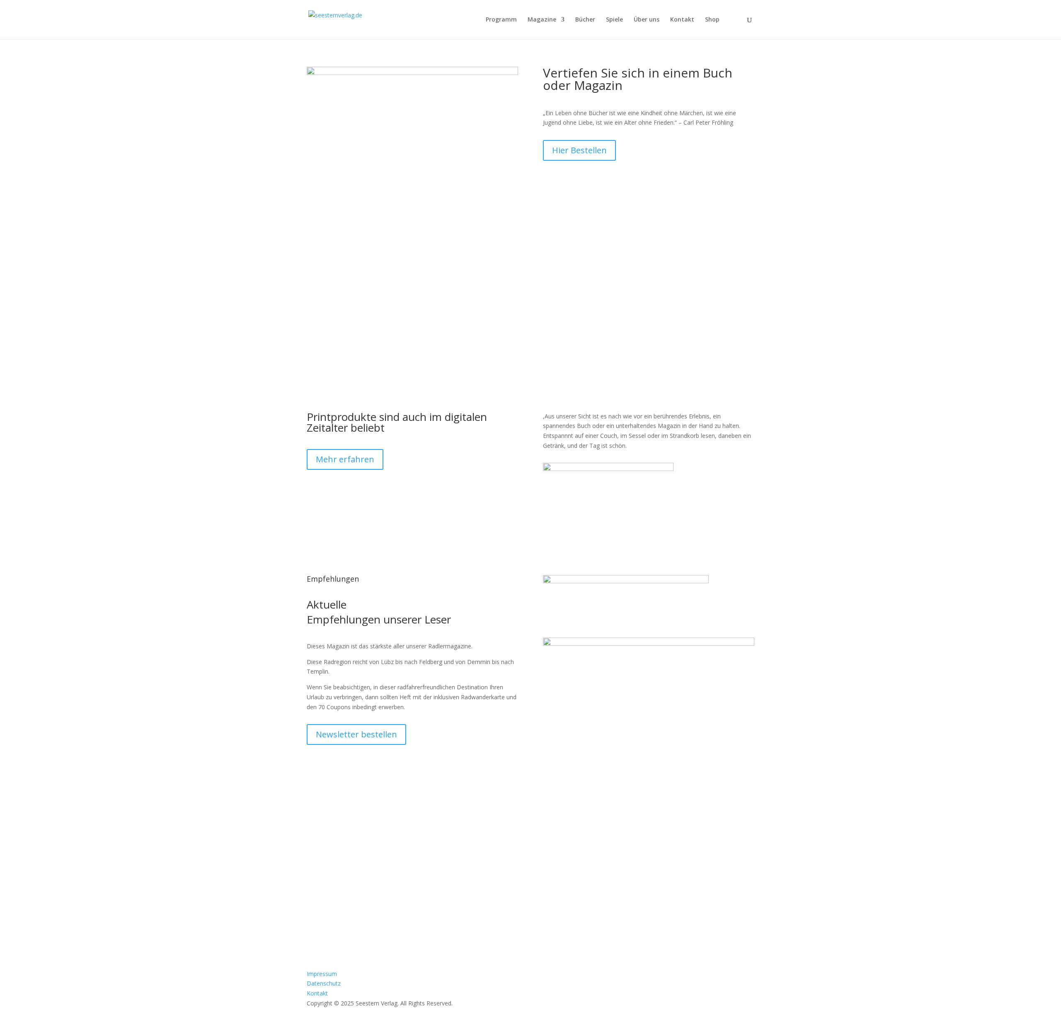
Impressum (322, 974)
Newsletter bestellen (356, 734)
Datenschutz (324, 983)
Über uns (646, 20)
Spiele (614, 20)
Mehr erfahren (345, 459)
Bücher (585, 20)
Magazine (542, 20)
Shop (712, 20)
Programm (501, 20)
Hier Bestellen (579, 150)
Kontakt (682, 20)
